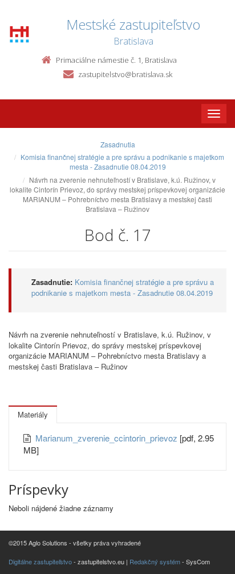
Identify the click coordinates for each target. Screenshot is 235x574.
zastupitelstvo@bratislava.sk (125, 74)
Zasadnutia (117, 144)
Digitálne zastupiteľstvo (40, 561)
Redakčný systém (154, 561)
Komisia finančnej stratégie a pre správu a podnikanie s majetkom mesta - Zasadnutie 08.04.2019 (122, 161)
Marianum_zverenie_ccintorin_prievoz (107, 438)
